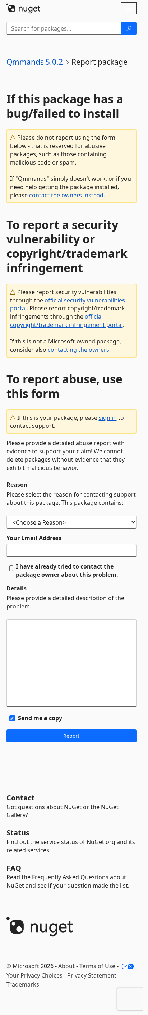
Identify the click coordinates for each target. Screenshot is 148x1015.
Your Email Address (33, 538)
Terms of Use (97, 966)
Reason (17, 485)
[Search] (129, 28)
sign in (108, 418)
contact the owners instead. (67, 195)
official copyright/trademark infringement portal (66, 321)
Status (17, 832)
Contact (20, 798)
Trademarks (22, 984)
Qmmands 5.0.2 (34, 62)
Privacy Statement (91, 975)
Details (16, 588)
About (66, 966)
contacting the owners (78, 350)
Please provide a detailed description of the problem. (65, 602)
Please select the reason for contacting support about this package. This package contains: (71, 498)
